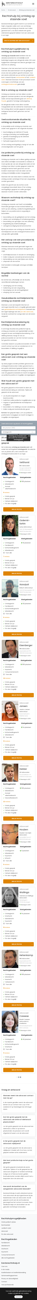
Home (3, 10)
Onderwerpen (12, 10)
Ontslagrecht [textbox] (7, 432)
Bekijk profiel (17, 509)
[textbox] (18, 428)
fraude (3, 101)
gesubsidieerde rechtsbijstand (14, 309)
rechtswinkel (20, 77)
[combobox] (18, 427)
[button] (19, 481)
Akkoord (19, 1297)
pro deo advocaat (27, 312)
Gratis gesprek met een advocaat (17, 41)
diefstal (29, 99)
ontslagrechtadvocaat (9, 84)
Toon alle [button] (8, 553)
